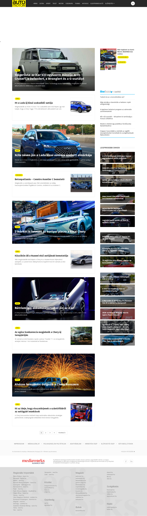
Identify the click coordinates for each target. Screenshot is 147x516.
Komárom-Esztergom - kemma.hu (24, 499)
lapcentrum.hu (112, 496)
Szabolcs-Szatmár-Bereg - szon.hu (25, 506)
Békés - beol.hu (18, 480)
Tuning (77, 3)
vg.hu (46, 503)
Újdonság (69, 3)
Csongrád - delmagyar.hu (22, 485)
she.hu (109, 479)
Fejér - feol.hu (18, 489)
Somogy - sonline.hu (20, 503)
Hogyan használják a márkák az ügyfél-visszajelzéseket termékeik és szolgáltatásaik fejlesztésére (117, 133)
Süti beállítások (125, 444)
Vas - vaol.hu (17, 510)
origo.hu (47, 492)
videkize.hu (79, 497)
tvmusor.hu (79, 499)
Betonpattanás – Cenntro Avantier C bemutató (39, 179)
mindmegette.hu (81, 489)
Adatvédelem (75, 444)
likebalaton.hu (80, 485)
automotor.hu (80, 478)
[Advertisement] (73, 24)
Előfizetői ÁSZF (108, 444)
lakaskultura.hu (81, 480)
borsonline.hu (80, 510)
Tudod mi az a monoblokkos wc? (112, 97)
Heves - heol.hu (18, 495)
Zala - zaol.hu (49, 474)
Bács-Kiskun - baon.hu (21, 476)
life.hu (109, 476)
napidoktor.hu (80, 487)
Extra (42, 3)
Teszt (55, 3)
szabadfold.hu (49, 488)
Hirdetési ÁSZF (91, 444)
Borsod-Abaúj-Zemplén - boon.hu (24, 482)
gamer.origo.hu (81, 482)
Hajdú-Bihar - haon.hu (20, 493)
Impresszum (19, 444)
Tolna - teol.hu (18, 508)
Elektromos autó (97, 3)
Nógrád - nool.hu (19, 501)
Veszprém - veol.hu (51, 472)
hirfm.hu (109, 509)
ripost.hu (110, 472)
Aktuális (85, 3)
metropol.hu (111, 474)
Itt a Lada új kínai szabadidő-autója (34, 102)
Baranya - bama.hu (19, 478)
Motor (61, 3)
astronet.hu (79, 476)
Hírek (35, 3)
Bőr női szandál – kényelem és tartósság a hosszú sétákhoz (116, 118)
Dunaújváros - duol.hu (20, 487)
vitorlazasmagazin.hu (83, 495)
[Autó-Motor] (19, 3)
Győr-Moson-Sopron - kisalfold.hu (24, 491)
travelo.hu (79, 491)
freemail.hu (111, 490)
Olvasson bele (123, 57)
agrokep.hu (48, 505)
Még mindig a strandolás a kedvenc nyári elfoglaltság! (115, 103)
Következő (62, 432)
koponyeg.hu (111, 492)
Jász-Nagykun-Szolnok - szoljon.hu (25, 497)
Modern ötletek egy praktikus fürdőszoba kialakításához (115, 125)
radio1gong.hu (112, 507)
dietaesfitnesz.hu (81, 493)
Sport (48, 3)
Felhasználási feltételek (54, 444)
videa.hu (110, 494)
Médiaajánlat (34, 444)
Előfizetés (109, 3)
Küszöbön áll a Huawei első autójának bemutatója (41, 255)
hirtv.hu (46, 490)
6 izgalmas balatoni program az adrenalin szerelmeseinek (116, 110)
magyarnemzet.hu (50, 485)
